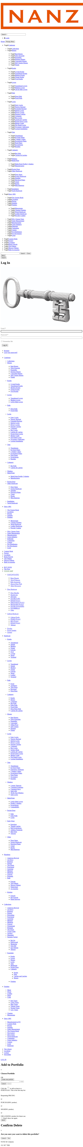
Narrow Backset (20, 107)
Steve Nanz (11, 1035)
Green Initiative (17, 224)
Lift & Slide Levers (21, 89)
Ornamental (11, 926)
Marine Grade (19, 123)
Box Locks (18, 118)
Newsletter (7, 1054)
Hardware (7, 636)
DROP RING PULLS (17, 602)
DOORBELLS (15, 608)
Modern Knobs (20, 75)
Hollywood (14, 942)
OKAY (3, 1120)
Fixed (12, 684)
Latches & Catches (21, 120)
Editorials (15, 226)
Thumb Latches (16, 826)
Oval (12, 652)
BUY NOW (8, 567)
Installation (15, 189)
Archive (9, 933)
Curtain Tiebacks (16, 785)
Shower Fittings (14, 248)
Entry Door (11, 821)
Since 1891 (12, 194)
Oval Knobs (19, 79)
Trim (13, 132)
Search (4, 257)
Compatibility (15, 807)
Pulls (13, 93)
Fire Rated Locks (20, 125)
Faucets (13, 881)
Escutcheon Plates (21, 141)
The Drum (10, 865)
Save (9, 1083)
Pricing (14, 201)
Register (6, 351)
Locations (15, 199)
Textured (13, 657)
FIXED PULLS (15, 619)
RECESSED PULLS (17, 604)
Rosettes (17, 146)
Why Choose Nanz (18, 219)
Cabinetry (15, 150)
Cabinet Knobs (15, 617)
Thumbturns (19, 136)
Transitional (14, 643)
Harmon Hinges (20, 59)
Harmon (13, 728)
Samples (14, 203)
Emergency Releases (17, 769)
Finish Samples (11, 630)
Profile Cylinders (16, 803)
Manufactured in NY (14, 1022)
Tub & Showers (15, 580)
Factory (11, 241)
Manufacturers (19, 166)
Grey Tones (14, 1010)
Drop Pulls (18, 96)
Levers (14, 82)
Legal (13, 235)
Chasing (10, 1013)
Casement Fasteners (17, 787)
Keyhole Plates (20, 137)
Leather (13, 675)
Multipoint (14, 965)
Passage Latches (20, 114)
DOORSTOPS (15, 599)
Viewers (13, 833)
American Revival (13, 858)
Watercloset (14, 887)
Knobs (14, 68)
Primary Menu (10, 41)
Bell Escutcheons (16, 828)
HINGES (13, 597)
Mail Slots (14, 832)
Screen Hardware (20, 176)
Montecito (14, 944)
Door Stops (18, 174)
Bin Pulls (18, 153)
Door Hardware (12, 589)
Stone (9, 995)
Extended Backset (21, 109)
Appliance (14, 685)
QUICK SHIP (8, 571)
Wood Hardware (20, 212)
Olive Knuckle (19, 56)
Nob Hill (13, 946)
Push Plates (18, 143)
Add (22, 1081)
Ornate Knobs (19, 77)
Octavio (9, 874)
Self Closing (14, 727)
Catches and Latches (20, 976)
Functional (10, 867)
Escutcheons (19, 145)
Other (12, 610)
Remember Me (8, 341)
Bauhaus (10, 862)
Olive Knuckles (16, 719)
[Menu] (76, 11)
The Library (8, 1049)
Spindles (17, 178)
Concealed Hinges (21, 61)
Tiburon (13, 949)
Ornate (13, 648)
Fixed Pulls (18, 98)
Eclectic (13, 650)
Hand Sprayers (15, 899)
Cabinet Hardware (13, 614)
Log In (5, 345)
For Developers (17, 233)
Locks (14, 102)
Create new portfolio (7, 1079)
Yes (9, 1138)
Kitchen (9, 892)
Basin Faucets (13, 244)
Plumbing (7, 854)
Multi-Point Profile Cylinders (24, 164)
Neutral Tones (15, 1008)
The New (7, 569)
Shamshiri (10, 935)
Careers (14, 230)
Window (14, 159)
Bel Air (13, 940)
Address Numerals (16, 830)
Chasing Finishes (20, 210)
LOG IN (3, 1059)
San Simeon (14, 948)
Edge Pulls (14, 705)
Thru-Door (14, 687)
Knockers (14, 824)
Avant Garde (11, 931)
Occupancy (14, 777)
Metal (9, 990)
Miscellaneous (19, 185)
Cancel (4, 1083)
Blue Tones (14, 1004)
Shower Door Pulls (16, 584)
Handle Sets (14, 595)
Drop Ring (14, 691)
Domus (9, 863)
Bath (8, 878)
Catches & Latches (21, 155)
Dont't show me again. (10, 1118)
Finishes (14, 205)
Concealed (14, 723)
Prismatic (10, 876)
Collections (15, 48)
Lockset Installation (21, 129)
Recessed (13, 689)
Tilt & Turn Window (17, 793)
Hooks (17, 183)
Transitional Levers (21, 86)
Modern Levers (20, 88)
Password (4, 335)
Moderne (10, 872)
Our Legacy (11, 1033)
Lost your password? (10, 352)
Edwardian (10, 915)
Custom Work (13, 239)
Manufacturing (16, 223)
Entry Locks (19, 105)
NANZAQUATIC (13, 575)
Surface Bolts (15, 750)
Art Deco (10, 860)
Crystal (13, 653)
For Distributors (17, 232)
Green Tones (15, 1002)
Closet (17, 182)
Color (9, 997)
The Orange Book (17, 197)
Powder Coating (20, 215)
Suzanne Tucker (12, 937)
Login (7, 38)
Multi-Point (15, 160)
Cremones (18, 116)
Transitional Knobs (21, 73)
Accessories (14, 889)
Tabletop (13, 625)
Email (3, 328)
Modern (13, 646)
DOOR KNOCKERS (17, 606)
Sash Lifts (14, 791)
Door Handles (15, 593)
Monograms (19, 208)
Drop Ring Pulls (16, 709)
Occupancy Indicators (22, 127)
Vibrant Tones (15, 1006)
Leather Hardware (21, 214)
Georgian (10, 869)
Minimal (10, 871)
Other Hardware (17, 171)
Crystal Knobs (19, 72)
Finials (17, 65)
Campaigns (15, 228)
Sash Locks (14, 795)
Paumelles (18, 57)
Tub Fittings (12, 246)
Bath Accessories (14, 250)
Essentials (10, 953)
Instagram (10, 1046)
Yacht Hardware (17, 191)
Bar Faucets (14, 897)
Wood (12, 655)
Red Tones (14, 1001)
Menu (3, 255)
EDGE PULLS (15, 601)
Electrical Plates (20, 180)
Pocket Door (16, 169)
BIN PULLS (14, 621)
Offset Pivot (14, 725)
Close (28, 253)
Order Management (18, 221)
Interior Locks (19, 110)
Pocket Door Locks (21, 121)
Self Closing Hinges (21, 63)
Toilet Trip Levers (16, 586)
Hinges (14, 50)
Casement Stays (16, 789)
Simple (13, 644)
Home (3, 41)
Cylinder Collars (20, 139)
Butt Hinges (19, 54)
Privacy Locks (19, 112)
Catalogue (12, 45)
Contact (9, 632)
